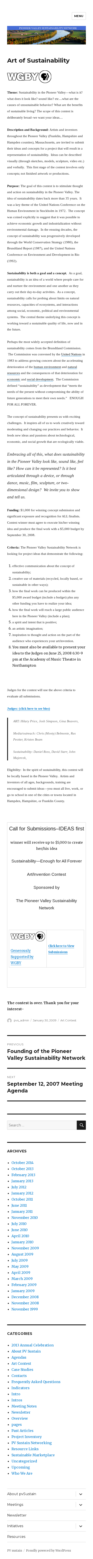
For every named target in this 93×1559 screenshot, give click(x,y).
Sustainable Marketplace (33, 1455)
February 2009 (24, 1285)
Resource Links (25, 1449)
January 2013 (22, 1181)
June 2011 (19, 1205)
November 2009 (25, 1248)
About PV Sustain (26, 1351)
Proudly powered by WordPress (48, 1550)
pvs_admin (21, 1020)
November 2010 (24, 1217)
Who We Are (21, 1473)
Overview (19, 1418)
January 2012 (22, 1193)
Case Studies (22, 1369)
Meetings (15, 1505)
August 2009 (22, 1254)
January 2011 (22, 1211)
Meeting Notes (24, 1406)
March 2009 (22, 1278)
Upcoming (20, 1467)
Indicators (20, 1388)
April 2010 (20, 1236)
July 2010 (19, 1224)
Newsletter (20, 1412)
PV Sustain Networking (31, 1443)
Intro (15, 1394)
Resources (16, 1537)
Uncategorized (24, 1461)
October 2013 (22, 1169)
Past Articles (22, 1430)
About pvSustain (21, 1494)
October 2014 (22, 1162)
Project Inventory (26, 1437)
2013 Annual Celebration (32, 1345)
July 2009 (19, 1260)
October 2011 (22, 1199)
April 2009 (20, 1272)
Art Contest (68, 1020)
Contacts (19, 1375)
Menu (78, 16)
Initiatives (15, 1526)
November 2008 (25, 1303)
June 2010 (19, 1230)
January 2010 (22, 1242)
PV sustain (14, 1550)
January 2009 (23, 1291)
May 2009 (20, 1266)
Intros (16, 1400)
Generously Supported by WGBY (22, 956)
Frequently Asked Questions (36, 1382)
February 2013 (23, 1175)
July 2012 (18, 1187)
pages (16, 1424)
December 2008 (25, 1297)
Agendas (18, 1357)
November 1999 (24, 1309)
